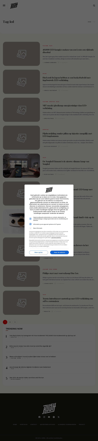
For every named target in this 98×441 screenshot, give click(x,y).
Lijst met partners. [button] (56, 237)
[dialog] (49, 220)
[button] (49, 228)
